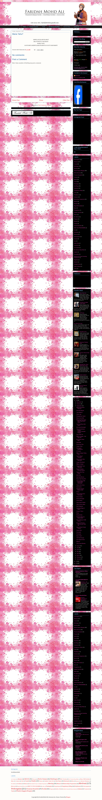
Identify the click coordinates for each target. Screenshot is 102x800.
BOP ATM (78, 475)
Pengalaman (77, 210)
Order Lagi (78, 414)
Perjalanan (76, 194)
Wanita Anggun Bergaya (79, 170)
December (79, 402)
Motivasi (76, 161)
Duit (75, 230)
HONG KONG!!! (83, 375)
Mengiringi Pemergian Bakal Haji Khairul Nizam (81, 421)
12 (76, 400)
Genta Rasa (78, 733)
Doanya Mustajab (80, 498)
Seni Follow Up (79, 434)
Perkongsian (77, 159)
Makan (75, 214)
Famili (75, 181)
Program (76, 219)
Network (76, 262)
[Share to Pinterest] (42, 50)
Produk (43, 26)
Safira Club (76, 243)
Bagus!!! (78, 541)
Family (75, 164)
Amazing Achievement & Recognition (84, 599)
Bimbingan (76, 166)
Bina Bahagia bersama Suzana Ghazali (80, 752)
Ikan (75, 241)
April (78, 553)
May (78, 551)
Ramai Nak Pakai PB (81, 478)
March (78, 555)
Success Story (66, 26)
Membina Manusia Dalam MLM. (80, 517)
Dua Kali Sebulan (80, 410)
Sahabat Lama (77, 264)
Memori (75, 201)
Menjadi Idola (79, 514)
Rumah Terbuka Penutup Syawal (80, 469)
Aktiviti (75, 179)
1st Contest (76, 247)
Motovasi (76, 234)
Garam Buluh (79, 500)
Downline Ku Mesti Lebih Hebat (84, 303)
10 (76, 563)
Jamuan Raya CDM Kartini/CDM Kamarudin (80, 482)
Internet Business (78, 225)
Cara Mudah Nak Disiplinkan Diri (81, 741)
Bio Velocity (76, 216)
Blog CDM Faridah (78, 205)
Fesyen (75, 223)
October (79, 403)
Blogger (68, 797)
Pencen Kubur (79, 496)
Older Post (66, 100)
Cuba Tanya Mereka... (81, 543)
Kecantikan (76, 254)
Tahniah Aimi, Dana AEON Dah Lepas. (84, 365)
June (78, 549)
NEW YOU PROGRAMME (79, 227)
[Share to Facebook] (41, 50)
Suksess (76, 197)
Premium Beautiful (34, 26)
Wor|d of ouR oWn (79, 761)
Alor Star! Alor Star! (78, 323)
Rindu (77, 513)
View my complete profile (79, 77)
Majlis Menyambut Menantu (80, 408)
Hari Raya (76, 186)
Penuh (77, 491)
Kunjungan (78, 533)
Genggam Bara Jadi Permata (81, 754)
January (79, 559)
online (75, 268)
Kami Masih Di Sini (80, 539)
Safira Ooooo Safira (80, 504)
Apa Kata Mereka (80, 477)
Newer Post (16, 100)
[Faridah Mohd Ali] (78, 104)
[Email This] (37, 50)
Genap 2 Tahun (79, 511)
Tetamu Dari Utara (80, 485)
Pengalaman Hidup (78, 190)
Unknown (77, 75)
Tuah (75, 192)
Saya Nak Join (83, 293)
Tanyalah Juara (83, 331)
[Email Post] (34, 49)
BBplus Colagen (79, 464)
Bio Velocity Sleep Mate (54, 26)
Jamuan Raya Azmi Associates (80, 494)
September (79, 405)
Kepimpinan (79, 486)
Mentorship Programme (79, 199)
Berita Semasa (77, 172)
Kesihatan (76, 232)
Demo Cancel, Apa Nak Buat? (80, 460)
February (79, 557)
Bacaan (75, 221)
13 (76, 398)
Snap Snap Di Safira (80, 502)
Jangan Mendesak (80, 462)
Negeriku (76, 259)
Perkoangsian (77, 236)
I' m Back (77, 747)
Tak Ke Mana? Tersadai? (79, 457)
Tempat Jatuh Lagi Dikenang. (80, 466)
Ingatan (75, 252)
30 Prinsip (82, 312)
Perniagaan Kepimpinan (79, 449)
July (78, 547)
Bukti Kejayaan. (79, 506)
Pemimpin (76, 183)
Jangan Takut (79, 446)
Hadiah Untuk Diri (78, 212)
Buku (75, 208)
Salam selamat (77, 266)
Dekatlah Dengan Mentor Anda (80, 489)
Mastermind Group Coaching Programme (38, 783)
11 (76, 561)
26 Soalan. (78, 451)
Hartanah (76, 188)
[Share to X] (40, 50)
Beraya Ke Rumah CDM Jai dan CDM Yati (81, 524)
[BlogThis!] (38, 50)
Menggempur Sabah (80, 416)
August (78, 545)
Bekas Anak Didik (80, 418)
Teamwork (76, 245)
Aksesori (76, 203)
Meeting (76, 168)
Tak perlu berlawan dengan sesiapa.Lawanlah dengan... (80, 430)
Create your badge (77, 105)
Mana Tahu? (79, 535)
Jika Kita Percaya (80, 537)
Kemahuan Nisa (79, 444)
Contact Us (76, 26)
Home (24, 26)
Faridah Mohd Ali (77, 84)
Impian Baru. (79, 530)
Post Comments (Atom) (44, 105)
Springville (78, 442)
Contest (75, 238)
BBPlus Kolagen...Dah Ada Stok (81, 437)
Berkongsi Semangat (81, 427)
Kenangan (78, 532)
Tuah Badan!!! (79, 412)
